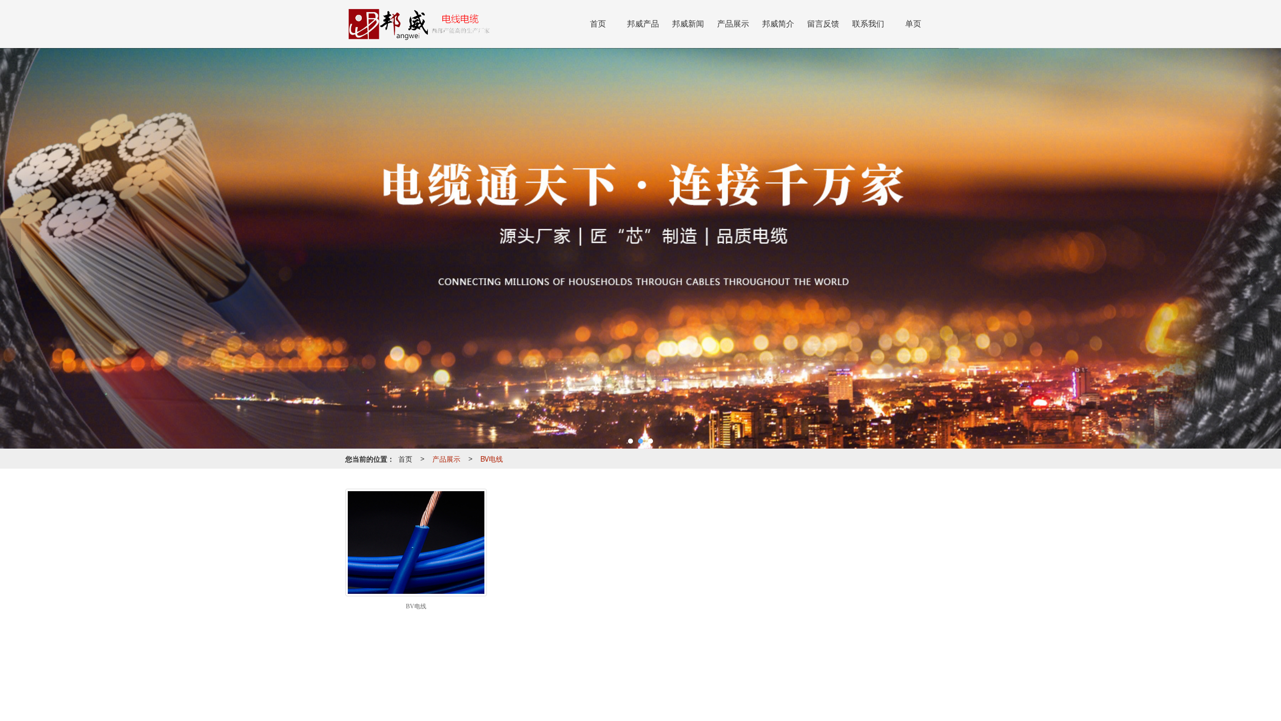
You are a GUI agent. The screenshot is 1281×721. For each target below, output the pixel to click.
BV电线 (491, 459)
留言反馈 (823, 24)
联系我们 (868, 24)
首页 (598, 24)
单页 (913, 24)
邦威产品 (643, 24)
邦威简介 (778, 24)
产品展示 (733, 24)
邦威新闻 (688, 24)
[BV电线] (416, 542)
